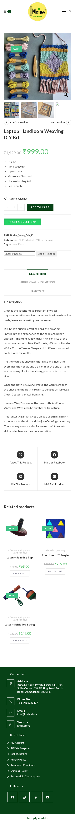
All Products (25, 240)
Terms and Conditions (23, 765)
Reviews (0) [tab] (37, 290)
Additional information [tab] (37, 282)
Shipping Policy (19, 770)
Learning (48, 240)
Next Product (58, 122)
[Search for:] (68, 11)
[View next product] (68, 122)
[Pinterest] (36, 797)
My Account (17, 742)
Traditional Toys (19, 552)
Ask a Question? (24, 221)
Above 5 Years (17, 244)
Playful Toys (25, 550)
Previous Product (19, 122)
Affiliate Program (20, 748)
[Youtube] (47, 797)
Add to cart (40, 207)
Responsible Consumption (25, 776)
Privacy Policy (18, 759)
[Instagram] (24, 797)
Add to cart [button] (19, 573)
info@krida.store (27, 714)
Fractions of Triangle (55, 555)
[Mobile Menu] (64, 11)
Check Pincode (47, 253)
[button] (66, 68)
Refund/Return (19, 753)
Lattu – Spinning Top (20, 557)
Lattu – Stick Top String (19, 624)
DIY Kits (37, 240)
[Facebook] (12, 797)
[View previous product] (6, 122)
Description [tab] (37, 273)
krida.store (23, 725)
